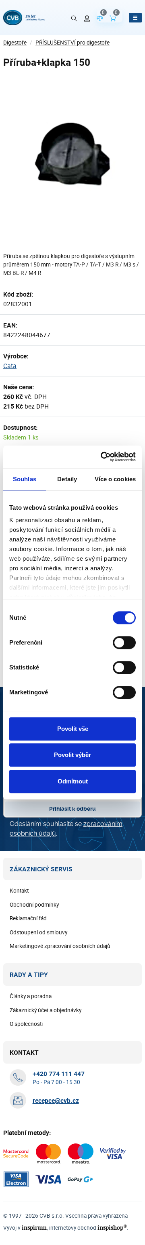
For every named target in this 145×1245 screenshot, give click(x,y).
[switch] (124, 642)
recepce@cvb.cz (56, 1100)
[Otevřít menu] (135, 17)
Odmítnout (73, 781)
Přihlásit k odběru (72, 809)
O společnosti (26, 1023)
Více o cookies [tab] (115, 479)
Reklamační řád (28, 918)
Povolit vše (72, 728)
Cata (10, 365)
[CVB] (24, 17)
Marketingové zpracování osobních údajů (60, 946)
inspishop (112, 1227)
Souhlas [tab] (24, 479)
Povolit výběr (72, 754)
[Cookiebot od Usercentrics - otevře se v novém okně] (102, 457)
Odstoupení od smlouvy (38, 932)
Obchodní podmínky (34, 904)
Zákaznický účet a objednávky (45, 1010)
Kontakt (19, 890)
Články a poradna (31, 996)
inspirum (34, 1227)
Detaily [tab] (67, 479)
